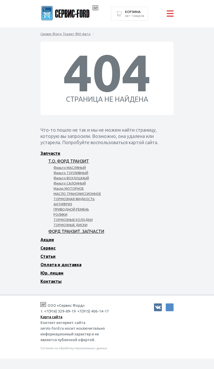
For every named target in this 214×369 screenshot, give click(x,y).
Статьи (48, 256)
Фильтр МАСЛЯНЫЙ (70, 167)
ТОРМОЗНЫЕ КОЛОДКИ (73, 219)
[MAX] (170, 307)
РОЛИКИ (60, 214)
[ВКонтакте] (158, 307)
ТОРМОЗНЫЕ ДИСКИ (70, 225)
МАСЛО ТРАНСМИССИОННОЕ (77, 193)
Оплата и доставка (60, 264)
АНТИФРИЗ (63, 204)
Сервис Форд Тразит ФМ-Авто (65, 34)
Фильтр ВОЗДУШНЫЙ (71, 178)
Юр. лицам (51, 273)
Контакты (51, 281)
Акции (47, 239)
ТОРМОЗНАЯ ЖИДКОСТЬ (74, 199)
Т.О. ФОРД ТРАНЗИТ (68, 161)
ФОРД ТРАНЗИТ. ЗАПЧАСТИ (76, 231)
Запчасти (50, 153)
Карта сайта (51, 317)
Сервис (48, 248)
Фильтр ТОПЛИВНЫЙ (71, 173)
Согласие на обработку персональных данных (73, 348)
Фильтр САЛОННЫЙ (70, 183)
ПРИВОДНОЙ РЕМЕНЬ (71, 209)
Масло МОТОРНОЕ (69, 188)
